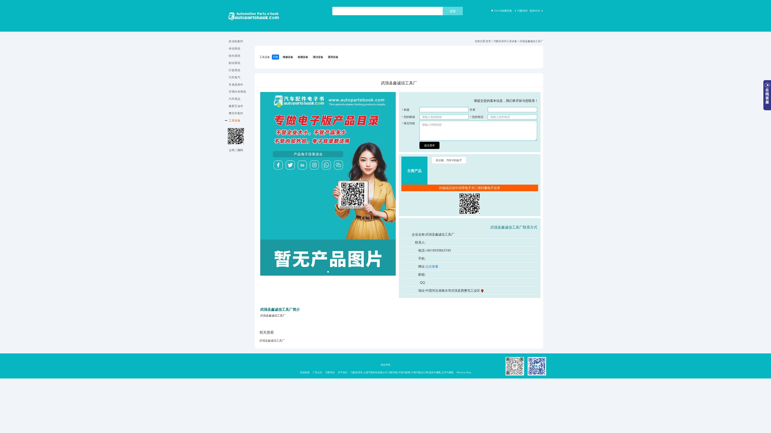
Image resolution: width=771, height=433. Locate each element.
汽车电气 (234, 77)
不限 (275, 57)
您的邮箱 (408, 117)
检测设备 (303, 57)
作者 (472, 109)
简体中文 (535, 10)
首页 (488, 41)
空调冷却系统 (237, 91)
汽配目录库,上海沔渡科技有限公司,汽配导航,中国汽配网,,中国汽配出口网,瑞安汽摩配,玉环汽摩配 (402, 372)
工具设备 (234, 120)
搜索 (453, 11)
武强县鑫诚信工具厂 (272, 340)
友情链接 (305, 372)
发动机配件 (236, 41)
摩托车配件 (236, 113)
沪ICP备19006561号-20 (448, 380)
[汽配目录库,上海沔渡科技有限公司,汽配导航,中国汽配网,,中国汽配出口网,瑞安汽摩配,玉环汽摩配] (254, 17)
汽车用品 (234, 99)
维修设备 (288, 57)
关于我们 (343, 372)
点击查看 (431, 266)
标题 (405, 109)
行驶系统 (234, 70)
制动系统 (234, 63)
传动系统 (234, 48)
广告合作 (317, 372)
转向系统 (234, 56)
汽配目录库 (500, 41)
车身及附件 (236, 84)
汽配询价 (522, 10)
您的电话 (476, 117)
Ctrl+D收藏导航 (503, 10)
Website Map (464, 372)
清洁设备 (318, 57)
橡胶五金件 (236, 106)
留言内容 (408, 123)
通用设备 (333, 57)
